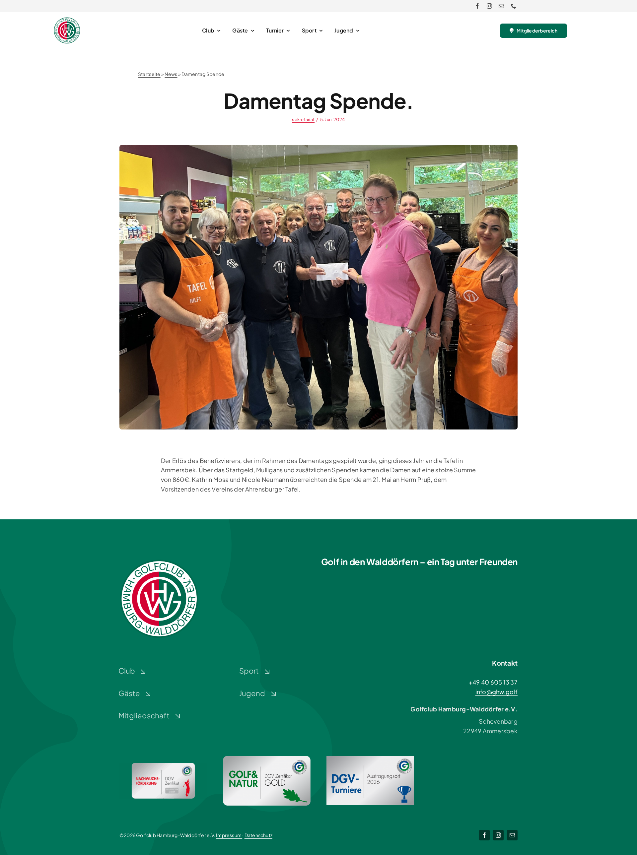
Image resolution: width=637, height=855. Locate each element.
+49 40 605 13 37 (493, 682)
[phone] (513, 6)
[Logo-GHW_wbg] (67, 20)
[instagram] (489, 6)
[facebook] (477, 6)
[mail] (501, 6)
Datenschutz (258, 835)
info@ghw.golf (496, 691)
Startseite (149, 74)
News (171, 74)
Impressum (229, 835)
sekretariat (303, 119)
